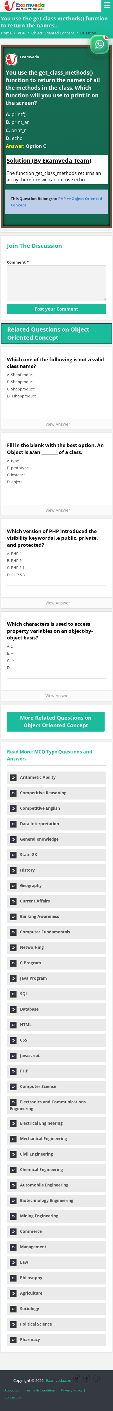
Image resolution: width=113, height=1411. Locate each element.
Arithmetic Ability (36, 777)
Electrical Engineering (40, 1123)
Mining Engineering (37, 1216)
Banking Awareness (38, 916)
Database (28, 1009)
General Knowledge (38, 839)
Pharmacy (28, 1339)
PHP (62, 198)
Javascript (28, 1055)
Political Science (34, 1324)
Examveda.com (58, 1380)
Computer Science (36, 1086)
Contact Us (13, 1397)
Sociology (28, 1308)
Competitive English (38, 808)
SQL (22, 993)
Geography (29, 885)
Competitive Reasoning (41, 792)
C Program (29, 962)
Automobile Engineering (42, 1185)
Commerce (29, 1231)
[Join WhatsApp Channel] (99, 44)
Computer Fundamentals (43, 932)
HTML (24, 1024)
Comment (18, 262)
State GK (27, 854)
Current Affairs (33, 901)
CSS (22, 1040)
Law (22, 1262)
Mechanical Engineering (42, 1138)
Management (31, 1246)
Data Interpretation (38, 823)
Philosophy (29, 1277)
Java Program (32, 978)
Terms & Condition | (41, 1390)
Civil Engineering (35, 1154)
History (26, 870)
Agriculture (29, 1293)
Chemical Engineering (40, 1169)
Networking (30, 947)
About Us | (13, 1390)
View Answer (56, 424)
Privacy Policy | (73, 1390)
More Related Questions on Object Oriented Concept (56, 721)
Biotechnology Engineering (45, 1200)
